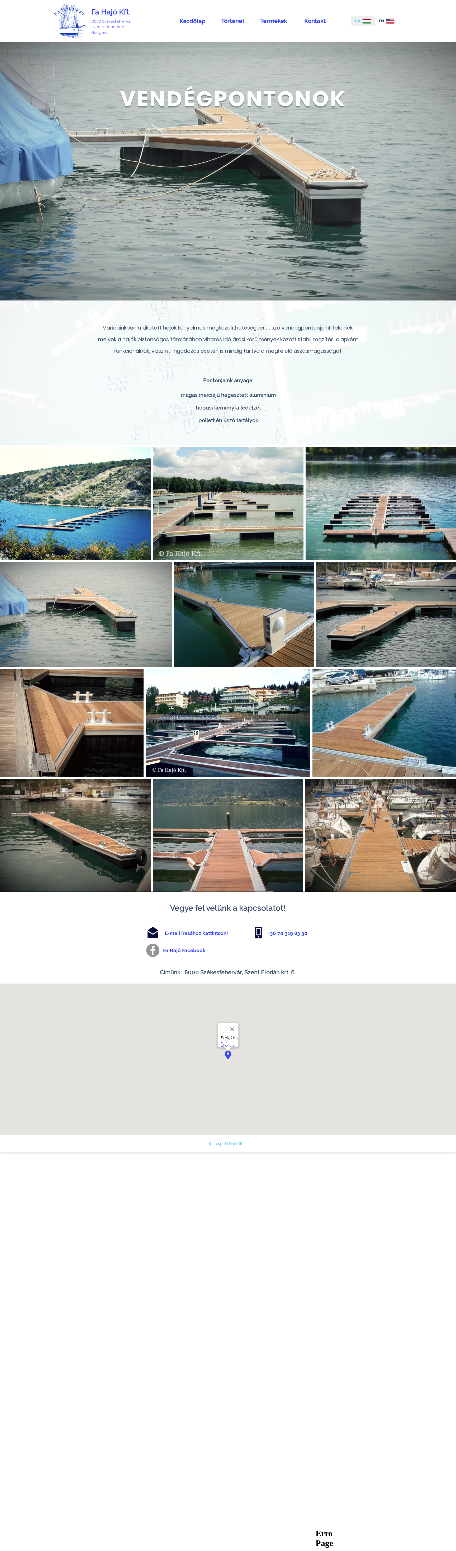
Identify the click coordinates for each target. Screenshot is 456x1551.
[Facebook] (152, 950)
